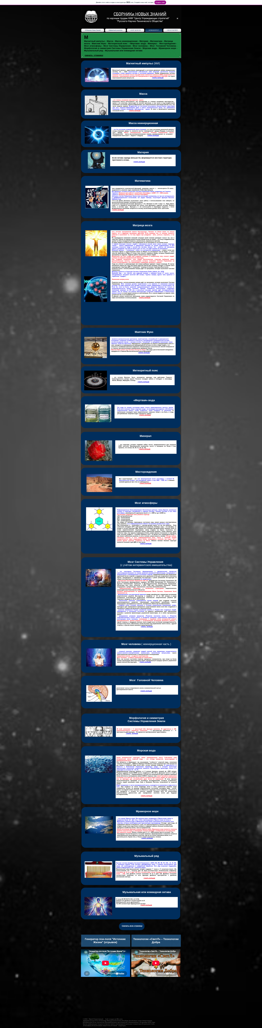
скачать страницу (94, 55)
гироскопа (127, 343)
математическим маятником (127, 339)
